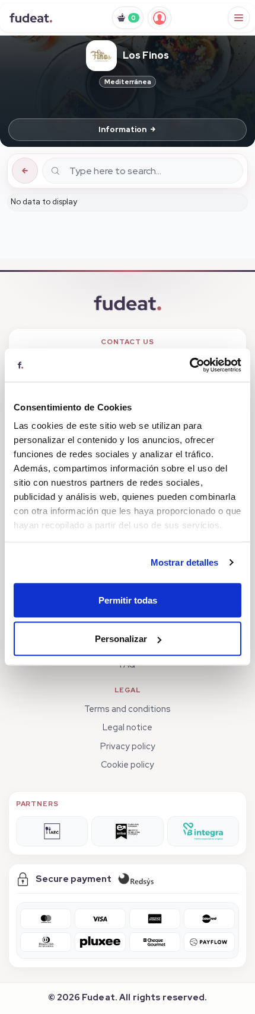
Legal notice (127, 727)
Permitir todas (127, 600)
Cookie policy (127, 764)
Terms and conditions (127, 708)
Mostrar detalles (185, 562)
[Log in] (159, 18)
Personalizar (121, 639)
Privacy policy (127, 746)
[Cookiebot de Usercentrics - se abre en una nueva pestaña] (189, 365)
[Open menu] (239, 18)
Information (122, 129)
